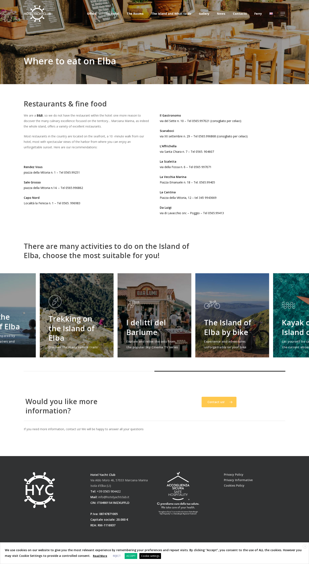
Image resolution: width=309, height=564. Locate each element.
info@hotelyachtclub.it (113, 497)
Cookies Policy (234, 485)
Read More (100, 556)
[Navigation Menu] (282, 14)
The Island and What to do (171, 13)
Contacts (240, 13)
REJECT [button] (117, 556)
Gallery (204, 13)
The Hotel (111, 13)
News (221, 13)
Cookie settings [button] (150, 556)
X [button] (305, 546)
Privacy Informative (238, 480)
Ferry (258, 13)
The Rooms (135, 13)
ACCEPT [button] (131, 556)
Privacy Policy (233, 474)
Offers (91, 13)
